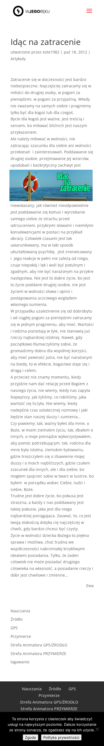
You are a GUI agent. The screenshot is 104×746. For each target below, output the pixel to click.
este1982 (51, 52)
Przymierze (21, 636)
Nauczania (20, 610)
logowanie (20, 661)
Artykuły (18, 58)
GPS (14, 627)
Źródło (16, 619)
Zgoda (30, 737)
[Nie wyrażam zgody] (97, 729)
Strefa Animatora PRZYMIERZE (38, 653)
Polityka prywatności (61, 737)
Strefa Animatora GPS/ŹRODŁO (39, 645)
